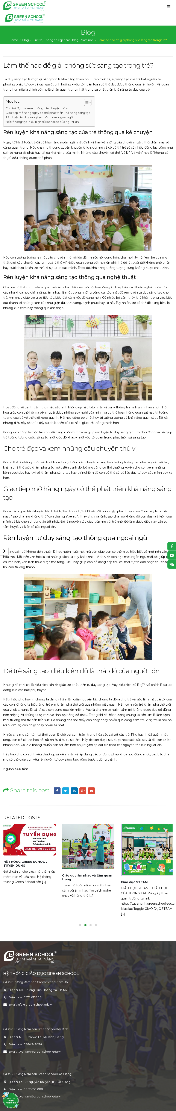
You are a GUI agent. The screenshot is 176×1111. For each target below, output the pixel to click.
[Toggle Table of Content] (85, 102)
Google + (82, 790)
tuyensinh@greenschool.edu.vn (39, 1051)
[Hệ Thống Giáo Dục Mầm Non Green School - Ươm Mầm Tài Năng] (24, 6)
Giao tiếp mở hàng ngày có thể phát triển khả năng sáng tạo (48, 112)
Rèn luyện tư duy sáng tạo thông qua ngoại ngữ (39, 117)
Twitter (65, 790)
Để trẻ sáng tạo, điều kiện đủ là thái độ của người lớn (42, 121)
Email (91, 790)
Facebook (57, 790)
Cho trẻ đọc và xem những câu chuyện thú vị (37, 108)
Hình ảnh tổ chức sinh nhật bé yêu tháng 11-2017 (145, 884)
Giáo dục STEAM (75, 882)
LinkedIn (74, 790)
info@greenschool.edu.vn (35, 1004)
